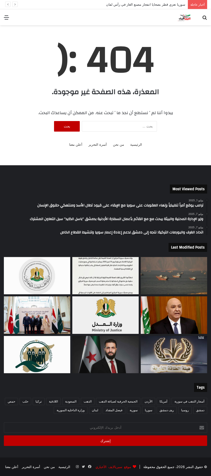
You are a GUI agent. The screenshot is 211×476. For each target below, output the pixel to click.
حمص (11, 401)
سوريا (148, 410)
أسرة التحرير (98, 144)
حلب (25, 401)
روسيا (185, 410)
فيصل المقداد (114, 410)
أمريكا (163, 401)
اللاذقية (53, 401)
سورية (134, 410)
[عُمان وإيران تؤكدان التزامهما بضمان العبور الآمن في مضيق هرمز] (174, 276)
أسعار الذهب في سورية (189, 401)
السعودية (70, 401)
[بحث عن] (204, 19)
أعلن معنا (75, 144)
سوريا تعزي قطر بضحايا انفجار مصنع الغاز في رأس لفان (140, 4)
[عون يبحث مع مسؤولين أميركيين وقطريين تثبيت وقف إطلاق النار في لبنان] (174, 315)
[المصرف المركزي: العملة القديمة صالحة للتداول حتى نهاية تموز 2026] (105, 276)
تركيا (39, 401)
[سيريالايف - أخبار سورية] (184, 17)
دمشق (200, 410)
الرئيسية (136, 144)
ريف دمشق (167, 410)
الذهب (88, 401)
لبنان (95, 410)
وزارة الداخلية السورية (71, 410)
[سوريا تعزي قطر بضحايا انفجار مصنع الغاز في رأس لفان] (37, 276)
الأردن (148, 401)
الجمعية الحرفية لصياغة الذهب (118, 401)
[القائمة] (6, 19)
